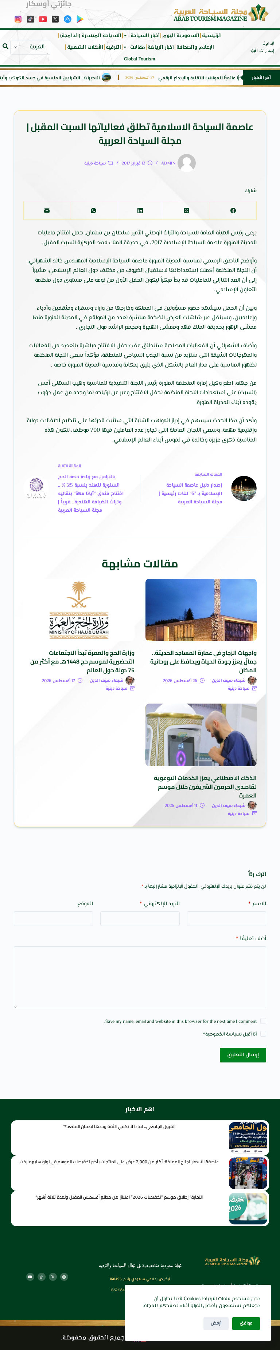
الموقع (85, 904)
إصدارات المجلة (262, 51)
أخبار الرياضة (161, 47)
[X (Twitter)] (186, 210)
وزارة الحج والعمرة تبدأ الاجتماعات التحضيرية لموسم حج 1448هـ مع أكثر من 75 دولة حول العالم (82, 661)
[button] (5, 46)
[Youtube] (30, 1277)
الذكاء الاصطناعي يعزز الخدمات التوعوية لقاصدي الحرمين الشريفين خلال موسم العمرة (205, 786)
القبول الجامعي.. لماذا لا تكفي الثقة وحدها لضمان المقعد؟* (119, 1126)
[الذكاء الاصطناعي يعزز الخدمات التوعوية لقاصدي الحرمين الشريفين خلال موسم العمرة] (201, 735)
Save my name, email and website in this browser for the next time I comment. (180, 1021)
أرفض (216, 1323)
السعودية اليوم (180, 35)
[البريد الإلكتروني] (46, 210)
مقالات (137, 47)
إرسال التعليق (243, 1055)
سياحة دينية (95, 163)
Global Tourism (139, 59)
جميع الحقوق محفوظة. (93, 1338)
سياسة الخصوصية (222, 1034)
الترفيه (113, 47)
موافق (246, 1323)
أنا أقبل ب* (230, 1034)
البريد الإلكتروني (159, 904)
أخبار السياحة (145, 35)
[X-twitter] (53, 1277)
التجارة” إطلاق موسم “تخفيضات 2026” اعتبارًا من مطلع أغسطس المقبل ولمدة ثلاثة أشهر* (119, 1197)
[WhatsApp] (93, 210)
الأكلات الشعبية (85, 47)
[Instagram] (64, 1277)
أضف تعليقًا (251, 939)
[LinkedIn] (140, 210)
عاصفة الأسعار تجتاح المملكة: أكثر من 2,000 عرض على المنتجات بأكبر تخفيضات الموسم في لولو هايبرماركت (119, 1161)
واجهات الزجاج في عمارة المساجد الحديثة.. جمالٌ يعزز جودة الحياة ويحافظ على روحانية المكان (203, 661)
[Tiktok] (42, 1277)
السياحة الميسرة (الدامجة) (90, 35)
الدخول (268, 43)
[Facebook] (233, 210)
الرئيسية (212, 35)
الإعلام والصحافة (195, 47)
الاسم (257, 904)
